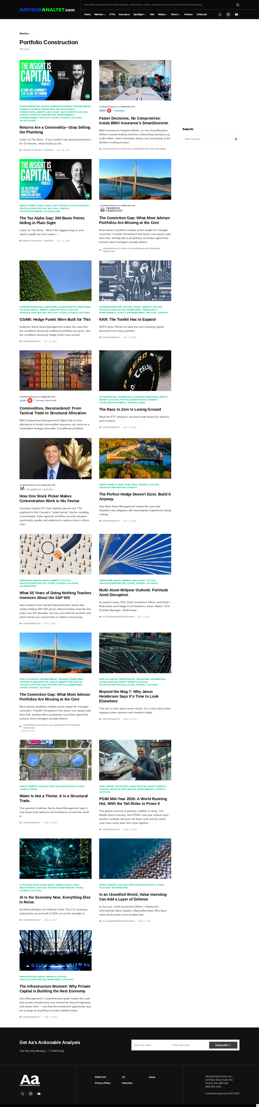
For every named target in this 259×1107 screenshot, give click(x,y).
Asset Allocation (29, 679)
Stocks (55, 118)
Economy (24, 109)
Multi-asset (53, 112)
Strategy (65, 118)
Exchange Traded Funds (42, 109)
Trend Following (136, 402)
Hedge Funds (84, 307)
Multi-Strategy (69, 112)
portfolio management (70, 685)
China (102, 786)
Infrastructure (28, 976)
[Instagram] (228, 14)
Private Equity (150, 310)
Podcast (24, 115)
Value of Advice (27, 120)
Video (57, 211)
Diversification (127, 679)
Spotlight (44, 118)
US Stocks (76, 118)
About (152, 1077)
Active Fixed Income (30, 106)
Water (34, 789)
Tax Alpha (49, 211)
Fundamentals (158, 679)
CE (123, 1077)
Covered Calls (125, 397)
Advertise (127, 1083)
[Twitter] (220, 14)
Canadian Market (82, 106)
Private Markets (65, 115)
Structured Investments (112, 402)
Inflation (61, 109)
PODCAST (100, 1077)
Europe (110, 786)
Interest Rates (27, 112)
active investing (108, 397)
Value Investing (28, 586)
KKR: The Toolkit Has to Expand (127, 319)
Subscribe (221, 1045)
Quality (121, 312)
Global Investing (67, 307)
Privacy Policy (103, 1083)
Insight (71, 109)
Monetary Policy (58, 310)
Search (236, 139)
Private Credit (134, 310)
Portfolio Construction (43, 115)
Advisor (45, 106)
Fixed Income (50, 307)
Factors (128, 307)
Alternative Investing (31, 307)
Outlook (82, 112)
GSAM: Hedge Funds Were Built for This (55, 319)
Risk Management (29, 118)
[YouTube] (236, 14)
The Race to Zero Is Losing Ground (130, 409)
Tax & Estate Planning (31, 211)
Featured (24, 682)
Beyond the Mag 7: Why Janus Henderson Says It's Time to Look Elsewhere (129, 696)
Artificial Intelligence (34, 885)
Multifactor (75, 682)
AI (20, 885)
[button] (237, 4)
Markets (41, 112)
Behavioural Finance (61, 106)
